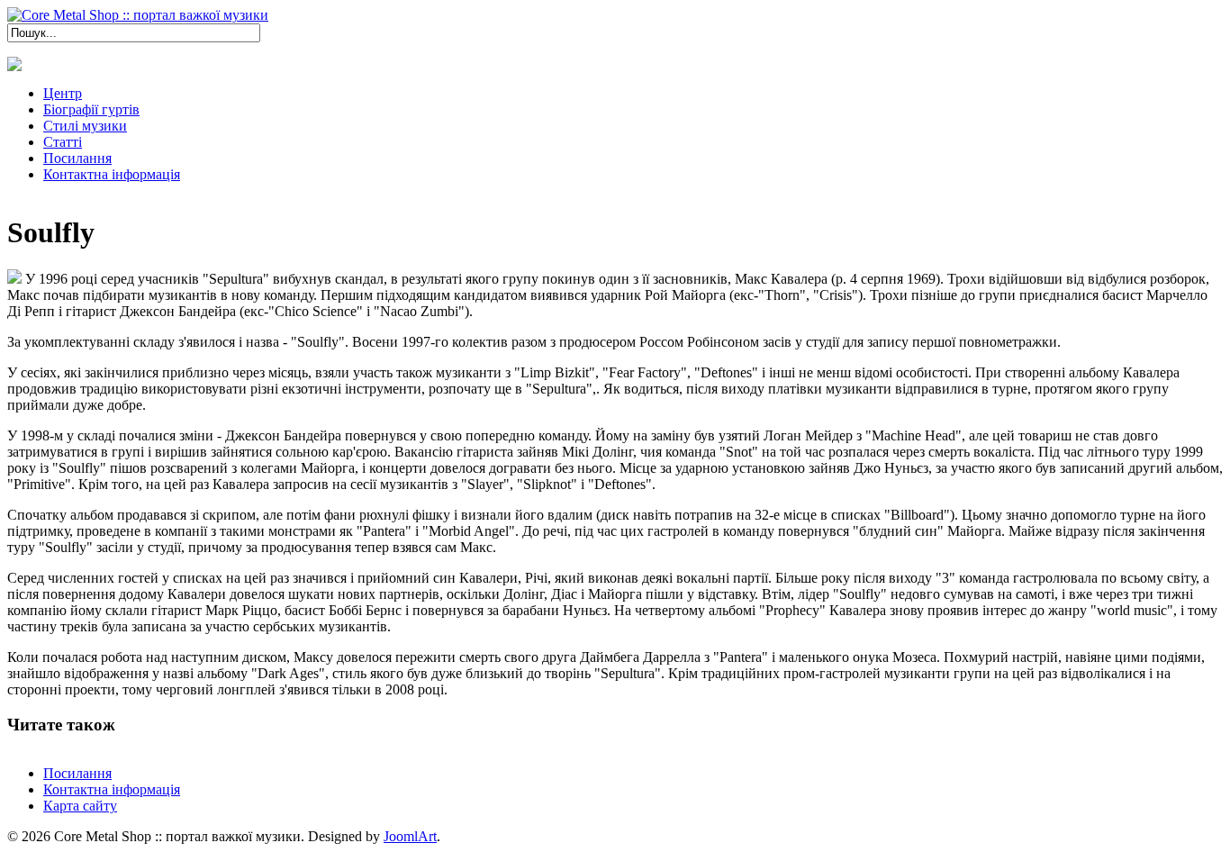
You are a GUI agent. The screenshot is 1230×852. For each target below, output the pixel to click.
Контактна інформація (111, 789)
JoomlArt (410, 836)
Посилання (77, 773)
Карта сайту (80, 805)
